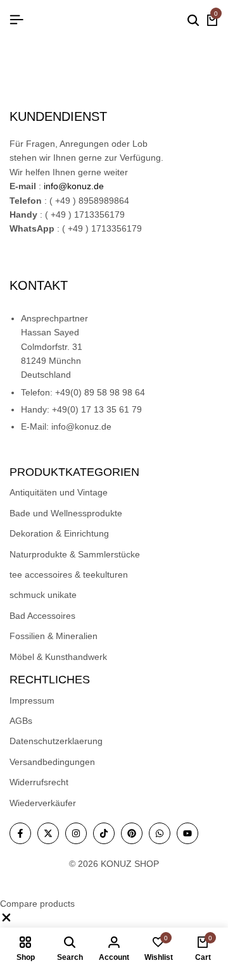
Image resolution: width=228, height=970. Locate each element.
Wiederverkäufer (43, 803)
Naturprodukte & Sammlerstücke (75, 554)
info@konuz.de (74, 186)
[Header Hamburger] (16, 20)
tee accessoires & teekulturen (69, 574)
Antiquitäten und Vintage (59, 492)
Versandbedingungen (52, 762)
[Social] (20, 833)
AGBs (21, 721)
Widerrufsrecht (39, 782)
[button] (6, 921)
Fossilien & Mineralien (54, 636)
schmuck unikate (43, 595)
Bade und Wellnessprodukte (66, 513)
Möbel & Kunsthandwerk (58, 657)
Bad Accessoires (42, 616)
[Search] (193, 20)
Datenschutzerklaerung (56, 741)
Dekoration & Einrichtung (59, 533)
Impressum (32, 700)
